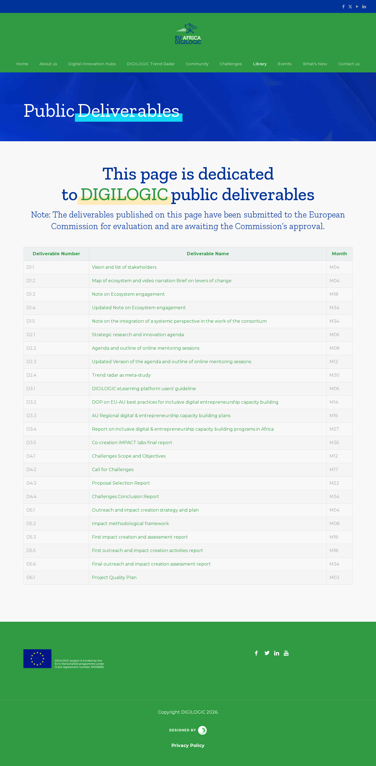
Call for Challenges (112, 469)
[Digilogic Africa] (188, 34)
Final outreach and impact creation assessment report (151, 564)
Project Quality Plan (114, 577)
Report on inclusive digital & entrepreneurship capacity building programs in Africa (183, 429)
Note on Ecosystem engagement (128, 294)
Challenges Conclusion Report (125, 496)
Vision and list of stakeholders (124, 267)
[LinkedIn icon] (364, 6)
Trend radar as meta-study (121, 375)
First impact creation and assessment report (140, 537)
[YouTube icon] (357, 6)
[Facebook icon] (343, 6)
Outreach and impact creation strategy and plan (145, 510)
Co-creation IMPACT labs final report (132, 442)
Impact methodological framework (130, 523)
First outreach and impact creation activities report (147, 550)
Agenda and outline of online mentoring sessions (145, 348)
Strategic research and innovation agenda (138, 334)
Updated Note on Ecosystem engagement (139, 307)
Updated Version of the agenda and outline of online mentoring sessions (171, 361)
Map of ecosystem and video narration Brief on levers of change (161, 280)
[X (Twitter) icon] (350, 6)
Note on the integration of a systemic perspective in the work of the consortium (179, 321)
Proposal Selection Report (121, 483)
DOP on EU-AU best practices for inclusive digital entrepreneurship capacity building (185, 402)
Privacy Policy (188, 745)
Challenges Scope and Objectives (128, 456)
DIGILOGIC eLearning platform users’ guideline (144, 388)
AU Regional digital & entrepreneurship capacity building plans (161, 415)
